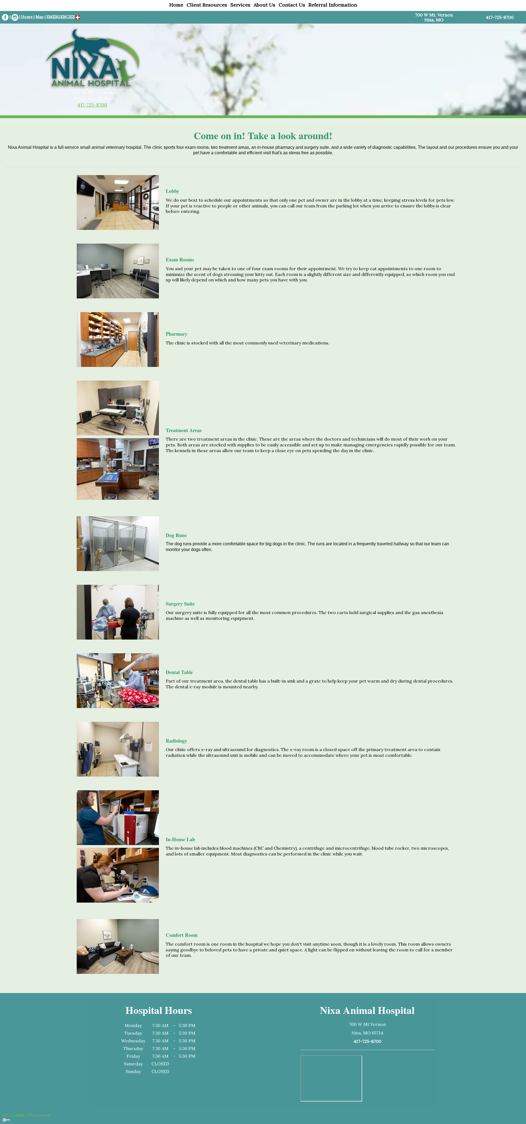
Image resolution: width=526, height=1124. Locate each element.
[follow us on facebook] (5, 17)
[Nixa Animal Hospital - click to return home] (92, 57)
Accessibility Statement (25, 1115)
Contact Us (292, 5)
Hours (27, 16)
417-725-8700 (92, 105)
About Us (264, 5)
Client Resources (207, 5)
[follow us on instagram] (15, 17)
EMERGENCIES (61, 16)
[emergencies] (77, 17)
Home (176, 5)
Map (40, 16)
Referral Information (332, 5)
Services (240, 5)
